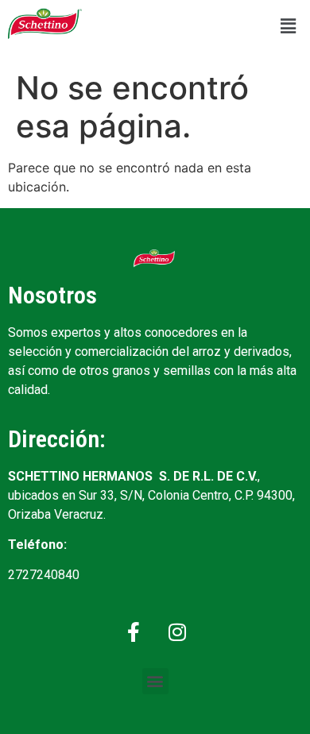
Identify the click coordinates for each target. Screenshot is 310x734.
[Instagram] (177, 632)
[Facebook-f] (133, 632)
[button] (288, 26)
